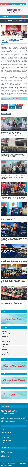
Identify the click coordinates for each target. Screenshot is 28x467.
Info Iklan (6, 437)
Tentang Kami (7, 432)
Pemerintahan (7, 333)
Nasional (5, 339)
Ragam (15, 20)
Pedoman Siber (7, 442)
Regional (5, 336)
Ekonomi (6, 344)
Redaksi (5, 435)
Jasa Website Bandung (6, 465)
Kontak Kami (7, 440)
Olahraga (5, 352)
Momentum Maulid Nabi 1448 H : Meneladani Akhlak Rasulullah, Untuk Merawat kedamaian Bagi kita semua (17, 4)
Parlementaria (7, 346)
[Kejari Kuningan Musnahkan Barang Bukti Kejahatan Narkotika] (14, 31)
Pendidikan (6, 341)
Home (10, 20)
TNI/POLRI (6, 354)
